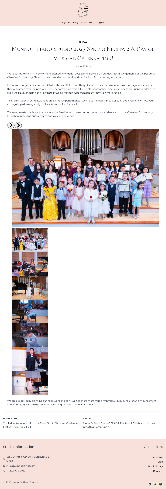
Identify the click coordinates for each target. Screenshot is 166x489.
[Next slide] (18, 125)
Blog (75, 22)
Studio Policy (87, 22)
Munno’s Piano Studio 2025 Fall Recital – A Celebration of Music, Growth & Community (120, 423)
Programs (66, 22)
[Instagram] (160, 484)
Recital (83, 42)
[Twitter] (155, 484)
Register (100, 22)
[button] (30, 240)
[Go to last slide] (11, 125)
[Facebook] (149, 484)
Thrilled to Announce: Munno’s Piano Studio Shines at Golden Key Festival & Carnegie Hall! (41, 423)
